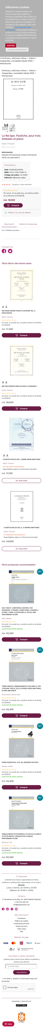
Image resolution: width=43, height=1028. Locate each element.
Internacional (5, 63)
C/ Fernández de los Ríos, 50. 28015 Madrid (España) (21, 899)
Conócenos (22, 918)
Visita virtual (21, 929)
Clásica (32, 58)
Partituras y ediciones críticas (14, 58)
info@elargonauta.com (21, 905)
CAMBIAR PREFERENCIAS (17, 50)
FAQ (21, 931)
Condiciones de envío (21, 923)
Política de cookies (21, 921)
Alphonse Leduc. (9, 147)
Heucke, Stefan (7, 766)
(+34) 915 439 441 (21, 902)
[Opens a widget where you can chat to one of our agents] (8, 1024)
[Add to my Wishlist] (6, 212)
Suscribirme (21, 972)
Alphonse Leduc (19, 177)
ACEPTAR (10, 45)
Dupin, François (7, 317)
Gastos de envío (21, 926)
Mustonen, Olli (7, 842)
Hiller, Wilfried (6, 618)
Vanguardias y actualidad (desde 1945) (16, 61)
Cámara (5, 155)
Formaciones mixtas (18, 155)
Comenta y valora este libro (22, 184)
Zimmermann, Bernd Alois (11, 694)
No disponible (21, 480)
